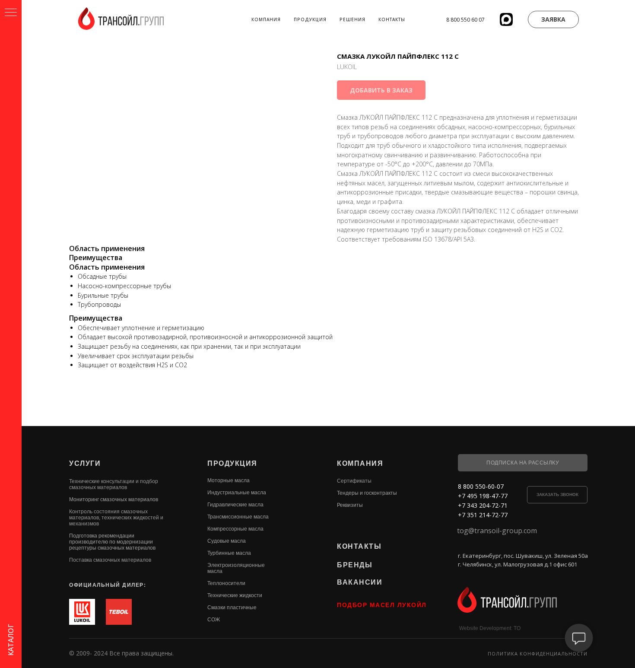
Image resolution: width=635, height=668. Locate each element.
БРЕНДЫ (354, 565)
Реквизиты (350, 505)
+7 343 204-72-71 (483, 505)
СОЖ (213, 620)
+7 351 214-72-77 (483, 515)
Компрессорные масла (235, 529)
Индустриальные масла (236, 493)
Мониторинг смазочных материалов (113, 499)
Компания (266, 19)
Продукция (310, 19)
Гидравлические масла (235, 505)
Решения (352, 19)
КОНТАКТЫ (359, 546)
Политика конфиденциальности (537, 653)
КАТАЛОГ (11, 640)
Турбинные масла (229, 553)
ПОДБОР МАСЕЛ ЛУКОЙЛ (382, 604)
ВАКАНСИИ (359, 582)
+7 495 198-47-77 (483, 496)
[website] (506, 19)
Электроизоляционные (236, 565)
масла (214, 571)
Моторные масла (228, 480)
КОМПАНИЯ (360, 463)
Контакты (391, 19)
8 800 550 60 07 (465, 19)
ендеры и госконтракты (368, 493)
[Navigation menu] (11, 13)
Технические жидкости (234, 595)
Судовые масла (226, 541)
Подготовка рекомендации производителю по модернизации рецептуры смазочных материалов (112, 542)
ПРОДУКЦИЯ (232, 463)
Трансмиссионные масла (238, 517)
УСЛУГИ (85, 463)
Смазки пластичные (232, 607)
